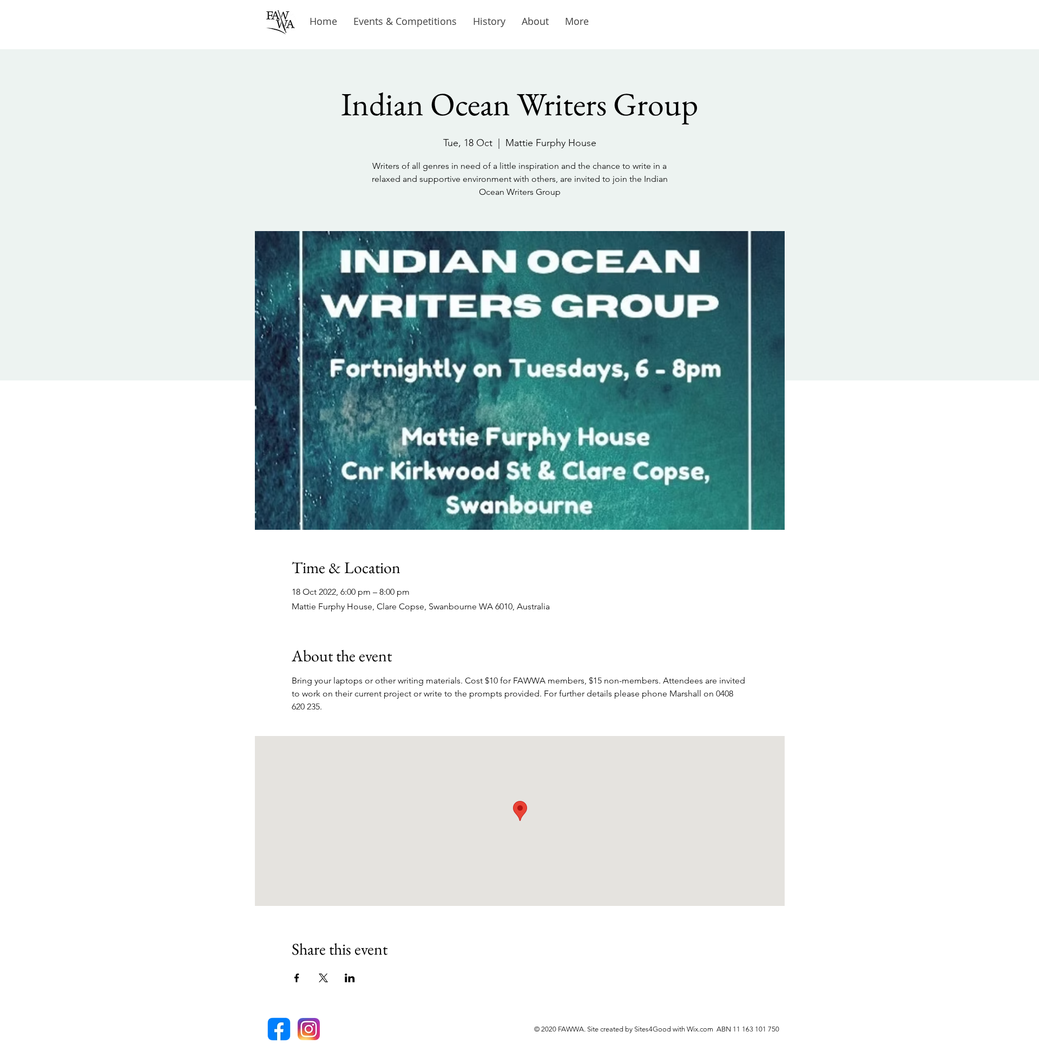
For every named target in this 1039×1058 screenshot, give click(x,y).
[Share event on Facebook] (297, 978)
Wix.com (701, 1029)
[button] (489, 21)
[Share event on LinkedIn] (350, 978)
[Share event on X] (323, 978)
